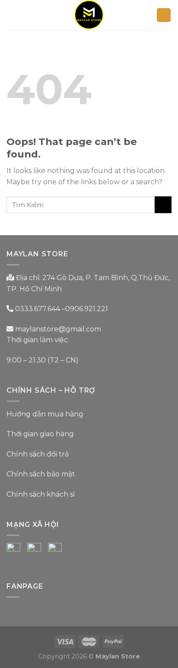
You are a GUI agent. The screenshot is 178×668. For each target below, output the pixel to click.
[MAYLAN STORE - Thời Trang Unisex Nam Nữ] (89, 15)
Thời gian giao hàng (40, 434)
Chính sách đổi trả (37, 454)
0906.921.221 (86, 309)
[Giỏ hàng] (164, 15)
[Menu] (11, 14)
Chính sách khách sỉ (40, 494)
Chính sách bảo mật (40, 474)
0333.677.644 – (40, 309)
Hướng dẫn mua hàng (44, 414)
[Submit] (163, 204)
